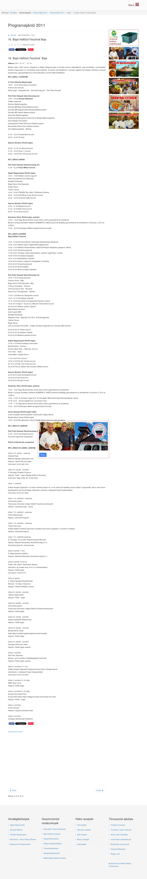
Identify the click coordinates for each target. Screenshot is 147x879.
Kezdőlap (13, 12)
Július (69, 12)
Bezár (43, 455)
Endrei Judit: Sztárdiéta (119, 834)
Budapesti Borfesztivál (51, 853)
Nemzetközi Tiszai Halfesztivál (54, 829)
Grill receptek (82, 834)
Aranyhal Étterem (16, 830)
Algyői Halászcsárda (17, 825)
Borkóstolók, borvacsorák (119, 844)
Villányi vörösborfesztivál (52, 843)
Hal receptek (81, 825)
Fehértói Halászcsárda (18, 834)
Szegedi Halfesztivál (117, 849)
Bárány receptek (83, 839)
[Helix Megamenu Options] (134, 5)
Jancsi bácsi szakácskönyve (120, 839)
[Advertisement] (56, 762)
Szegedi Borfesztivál (50, 839)
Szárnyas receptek (84, 830)
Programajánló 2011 (40, 12)
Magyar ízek (115, 854)
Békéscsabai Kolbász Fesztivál (54, 858)
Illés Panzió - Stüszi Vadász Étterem (23, 839)
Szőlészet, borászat (117, 825)
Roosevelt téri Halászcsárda (20, 844)
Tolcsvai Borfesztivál (50, 848)
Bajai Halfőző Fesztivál (51, 834)
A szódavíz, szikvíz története (120, 830)
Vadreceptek (81, 844)
